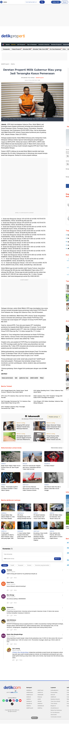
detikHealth (40, 694)
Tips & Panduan (32, 44)
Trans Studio (54, 703)
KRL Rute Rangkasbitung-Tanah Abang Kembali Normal (24, 516)
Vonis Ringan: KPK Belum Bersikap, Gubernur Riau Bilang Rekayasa (48, 402)
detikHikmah (41, 705)
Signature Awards (55, 699)
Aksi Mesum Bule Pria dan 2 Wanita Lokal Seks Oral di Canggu (52, 488)
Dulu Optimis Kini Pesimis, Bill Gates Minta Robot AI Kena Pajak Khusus (56, 535)
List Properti (21, 44)
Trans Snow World (55, 701)
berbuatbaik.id (54, 690)
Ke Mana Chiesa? (49, 465)
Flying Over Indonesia (56, 710)
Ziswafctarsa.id (54, 708)
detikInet (28, 697)
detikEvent (53, 697)
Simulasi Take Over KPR (40, 49)
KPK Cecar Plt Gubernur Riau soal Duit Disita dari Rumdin (16, 396)
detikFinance (29, 694)
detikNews (29, 690)
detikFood (40, 692)
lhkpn (42, 378)
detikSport (29, 701)
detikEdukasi (29, 692)
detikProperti (5, 64)
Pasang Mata (54, 692)
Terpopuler (6, 49)
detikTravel (40, 690)
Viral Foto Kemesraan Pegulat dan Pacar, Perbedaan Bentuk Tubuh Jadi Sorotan (32, 467)
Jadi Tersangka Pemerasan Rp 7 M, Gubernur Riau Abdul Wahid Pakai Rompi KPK (16, 402)
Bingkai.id (53, 705)
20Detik (39, 701)
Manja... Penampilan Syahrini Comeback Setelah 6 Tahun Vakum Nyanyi (9, 488)
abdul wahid (34, 378)
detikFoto (40, 703)
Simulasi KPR (27, 49)
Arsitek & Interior (43, 44)
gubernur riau (23, 378)
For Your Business (55, 49)
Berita (13, 44)
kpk (16, 378)
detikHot (28, 699)
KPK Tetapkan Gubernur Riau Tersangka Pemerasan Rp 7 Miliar (13, 407)
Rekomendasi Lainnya (56, 447)
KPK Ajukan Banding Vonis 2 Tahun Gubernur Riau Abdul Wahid (48, 391)
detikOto (28, 705)
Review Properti (56, 44)
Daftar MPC (56, 2)
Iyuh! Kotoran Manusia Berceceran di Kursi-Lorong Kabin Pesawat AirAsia (31, 488)
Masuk (65, 2)
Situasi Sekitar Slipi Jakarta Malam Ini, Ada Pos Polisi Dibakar (8, 516)
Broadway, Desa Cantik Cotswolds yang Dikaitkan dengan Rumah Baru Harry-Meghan (40, 536)
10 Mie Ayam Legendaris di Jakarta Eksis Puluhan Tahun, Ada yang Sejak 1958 (7, 535)
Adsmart (53, 694)
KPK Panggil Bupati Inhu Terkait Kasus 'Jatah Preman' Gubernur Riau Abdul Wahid (14, 391)
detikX (39, 699)
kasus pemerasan (7, 378)
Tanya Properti (16, 49)
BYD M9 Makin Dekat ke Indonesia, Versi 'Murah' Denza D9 (56, 516)
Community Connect (56, 716)
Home (8, 44)
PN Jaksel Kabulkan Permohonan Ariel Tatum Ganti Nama (39, 516)
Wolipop (40, 697)
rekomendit (54, 714)
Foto (64, 49)
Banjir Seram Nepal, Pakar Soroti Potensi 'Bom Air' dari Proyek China (10, 467)
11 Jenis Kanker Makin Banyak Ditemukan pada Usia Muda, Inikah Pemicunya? (24, 535)
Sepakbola (29, 703)
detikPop (40, 708)
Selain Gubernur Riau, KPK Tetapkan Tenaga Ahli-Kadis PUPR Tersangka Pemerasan (48, 396)
